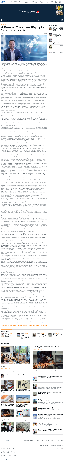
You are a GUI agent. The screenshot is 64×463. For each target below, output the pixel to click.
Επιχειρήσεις (6, 20)
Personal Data (60, 445)
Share (45, 33)
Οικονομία (13, 20)
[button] (1, 20)
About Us (42, 445)
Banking (20, 20)
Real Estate (25, 20)
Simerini (18, 1)
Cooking (52, 1)
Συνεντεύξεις (32, 20)
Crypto (38, 20)
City (33, 1)
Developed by (54, 448)
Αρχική (46, 445)
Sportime (22, 1)
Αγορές (42, 20)
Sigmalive (13, 1)
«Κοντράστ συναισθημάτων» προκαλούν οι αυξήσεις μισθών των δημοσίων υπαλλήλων (26, 322)
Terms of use (53, 445)
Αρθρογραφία (48, 20)
